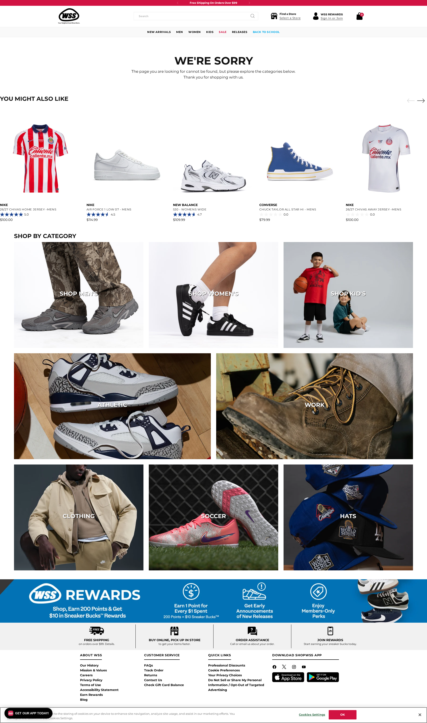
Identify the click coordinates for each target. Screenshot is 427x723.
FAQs (148, 665)
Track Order (153, 670)
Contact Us (153, 680)
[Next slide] (422, 100)
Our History (89, 665)
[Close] (420, 715)
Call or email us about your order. (252, 644)
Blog (84, 700)
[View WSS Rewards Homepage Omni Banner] (213, 601)
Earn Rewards (91, 695)
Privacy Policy (91, 680)
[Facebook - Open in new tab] (275, 668)
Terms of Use (90, 685)
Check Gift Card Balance (164, 685)
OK (342, 714)
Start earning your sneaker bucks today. (330, 644)
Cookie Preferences (224, 670)
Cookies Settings (312, 714)
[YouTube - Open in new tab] (304, 668)
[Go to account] (315, 16)
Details (109, 644)
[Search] (252, 16)
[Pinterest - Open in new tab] (284, 668)
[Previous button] (178, 3)
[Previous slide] (410, 101)
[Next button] (249, 3)
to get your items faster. (175, 644)
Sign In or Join (332, 18)
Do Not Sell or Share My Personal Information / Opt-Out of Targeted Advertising (236, 685)
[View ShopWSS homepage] (69, 16)
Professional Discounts (226, 665)
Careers (86, 675)
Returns (150, 675)
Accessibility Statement (99, 690)
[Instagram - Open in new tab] (294, 668)
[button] (286, 16)
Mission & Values (93, 670)
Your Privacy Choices (225, 675)
